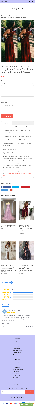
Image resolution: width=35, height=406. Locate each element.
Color (2, 88)
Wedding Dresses (17, 348)
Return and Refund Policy (17, 373)
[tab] (6, 123)
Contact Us (17, 367)
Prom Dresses (17, 344)
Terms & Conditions (17, 378)
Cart (32, 1)
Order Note (4, 102)
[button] (5, 323)
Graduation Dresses (17, 354)
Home (2, 15)
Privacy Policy (17, 375)
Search (17, 363)
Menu (5, 1)
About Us (17, 365)
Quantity (3, 95)
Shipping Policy (17, 371)
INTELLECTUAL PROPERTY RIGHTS (17, 380)
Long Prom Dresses (11, 15)
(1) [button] (10, 292)
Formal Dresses (17, 352)
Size (2, 81)
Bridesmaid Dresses (17, 350)
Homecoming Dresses (17, 346)
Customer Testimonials (18, 369)
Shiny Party (17, 8)
